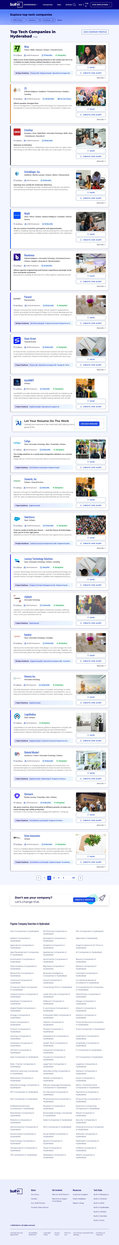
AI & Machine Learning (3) (39, 820)
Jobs (59, 5)
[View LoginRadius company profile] (60, 728)
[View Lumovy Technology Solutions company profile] (60, 572)
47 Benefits (49, 526)
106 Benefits (49, 99)
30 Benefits (48, 140)
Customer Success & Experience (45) (43, 543)
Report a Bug (78, 1203)
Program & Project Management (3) (42, 585)
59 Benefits (47, 180)
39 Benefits (49, 761)
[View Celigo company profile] (60, 455)
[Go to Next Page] (80, 878)
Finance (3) (34, 365)
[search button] (74, 4)
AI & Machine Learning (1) (38, 467)
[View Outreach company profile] (60, 809)
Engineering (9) (46, 73)
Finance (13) (34, 73)
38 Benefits (49, 347)
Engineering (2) (62, 585)
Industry (32, 20)
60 (73, 878)
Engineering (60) (36, 661)
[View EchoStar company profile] (60, 145)
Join (80, 5)
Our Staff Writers (38, 1203)
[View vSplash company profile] (60, 610)
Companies (48, 5)
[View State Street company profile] (60, 354)
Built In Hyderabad (101, 1207)
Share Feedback (79, 1199)
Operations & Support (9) (61, 73)
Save (92, 67)
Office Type (18, 20)
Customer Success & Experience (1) (58, 323)
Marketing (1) (46, 779)
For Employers (100, 5)
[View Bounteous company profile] (60, 270)
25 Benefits (48, 844)
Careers (34, 1199)
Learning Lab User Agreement (16, 1234)
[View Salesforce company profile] (60, 532)
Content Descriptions (39, 1207)
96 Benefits (49, 224)
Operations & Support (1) (50, 407)
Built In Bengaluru (101, 1194)
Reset (60, 20)
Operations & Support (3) (48, 365)
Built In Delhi (99, 1203)
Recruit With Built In (60, 1194)
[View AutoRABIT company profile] (60, 394)
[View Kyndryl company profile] (60, 650)
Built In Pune (99, 1220)
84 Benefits (48, 266)
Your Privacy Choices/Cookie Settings (83, 1234)
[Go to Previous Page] (38, 878)
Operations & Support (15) (53, 661)
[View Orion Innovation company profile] (60, 851)
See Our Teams (65, 99)
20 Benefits (45, 685)
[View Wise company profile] (60, 62)
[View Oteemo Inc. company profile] (60, 690)
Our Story (35, 1194)
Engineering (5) (35, 407)
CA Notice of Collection (100, 1234)
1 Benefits (45, 567)
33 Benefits (46, 450)
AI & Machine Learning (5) (39, 862)
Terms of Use (67, 1234)
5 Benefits (46, 389)
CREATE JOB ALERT (92, 73)
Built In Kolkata (100, 1212)
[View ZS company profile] (60, 104)
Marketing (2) (34, 623)
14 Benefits (46, 605)
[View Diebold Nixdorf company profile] (60, 768)
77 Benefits (48, 55)
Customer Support (80, 1194)
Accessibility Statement (33, 1234)
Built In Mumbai (100, 1216)
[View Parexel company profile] (60, 312)
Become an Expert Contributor (59, 1200)
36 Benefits (49, 305)
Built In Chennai (100, 1199)
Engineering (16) (64, 543)
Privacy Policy (57, 1234)
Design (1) (61, 365)
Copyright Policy (47, 1234)
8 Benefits (45, 488)
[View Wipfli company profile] (60, 229)
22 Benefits (47, 803)
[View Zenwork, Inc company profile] (60, 493)
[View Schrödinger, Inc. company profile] (60, 187)
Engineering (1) (54, 467)
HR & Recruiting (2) (37, 323)
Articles (69, 5)
